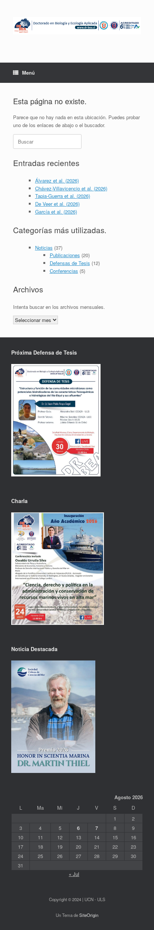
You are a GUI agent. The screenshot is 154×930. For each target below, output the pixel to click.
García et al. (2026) (56, 211)
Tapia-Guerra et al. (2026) (62, 195)
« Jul (74, 874)
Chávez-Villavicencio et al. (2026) (71, 188)
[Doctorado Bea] (77, 25)
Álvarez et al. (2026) (57, 180)
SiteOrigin (88, 915)
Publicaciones (65, 255)
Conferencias (64, 270)
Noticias (44, 247)
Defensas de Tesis (70, 263)
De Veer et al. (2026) (57, 203)
